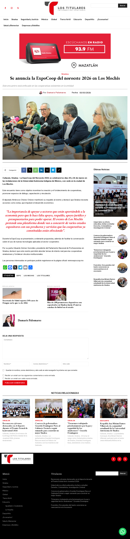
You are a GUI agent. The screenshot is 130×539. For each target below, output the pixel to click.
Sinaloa (65, 74)
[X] (18, 8)
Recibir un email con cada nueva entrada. (21, 378)
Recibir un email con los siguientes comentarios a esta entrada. (30, 375)
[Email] (47, 170)
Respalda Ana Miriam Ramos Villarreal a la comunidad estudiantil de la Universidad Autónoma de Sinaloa (104, 282)
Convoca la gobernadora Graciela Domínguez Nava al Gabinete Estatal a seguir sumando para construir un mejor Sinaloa (104, 239)
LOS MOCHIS (29, 276)
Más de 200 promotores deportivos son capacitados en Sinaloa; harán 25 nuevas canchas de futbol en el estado (64, 305)
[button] (122, 531)
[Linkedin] (41, 170)
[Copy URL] (58, 170)
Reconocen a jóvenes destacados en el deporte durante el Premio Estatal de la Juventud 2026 (110, 206)
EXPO (19, 276)
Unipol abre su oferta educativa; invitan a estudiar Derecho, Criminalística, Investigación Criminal (104, 225)
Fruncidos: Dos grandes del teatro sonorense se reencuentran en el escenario (104, 268)
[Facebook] (5, 8)
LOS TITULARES (43, 276)
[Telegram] (53, 170)
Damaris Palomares (56, 92)
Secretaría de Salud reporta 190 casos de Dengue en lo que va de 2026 (20, 301)
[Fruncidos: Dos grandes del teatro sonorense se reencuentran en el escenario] (122, 268)
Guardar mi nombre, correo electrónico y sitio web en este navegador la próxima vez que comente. (42, 370)
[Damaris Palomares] (41, 92)
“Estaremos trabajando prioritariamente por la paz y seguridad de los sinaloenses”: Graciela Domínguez (104, 254)
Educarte (104, 420)
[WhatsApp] (35, 170)
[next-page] (123, 178)
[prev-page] (118, 178)
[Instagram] (11, 8)
